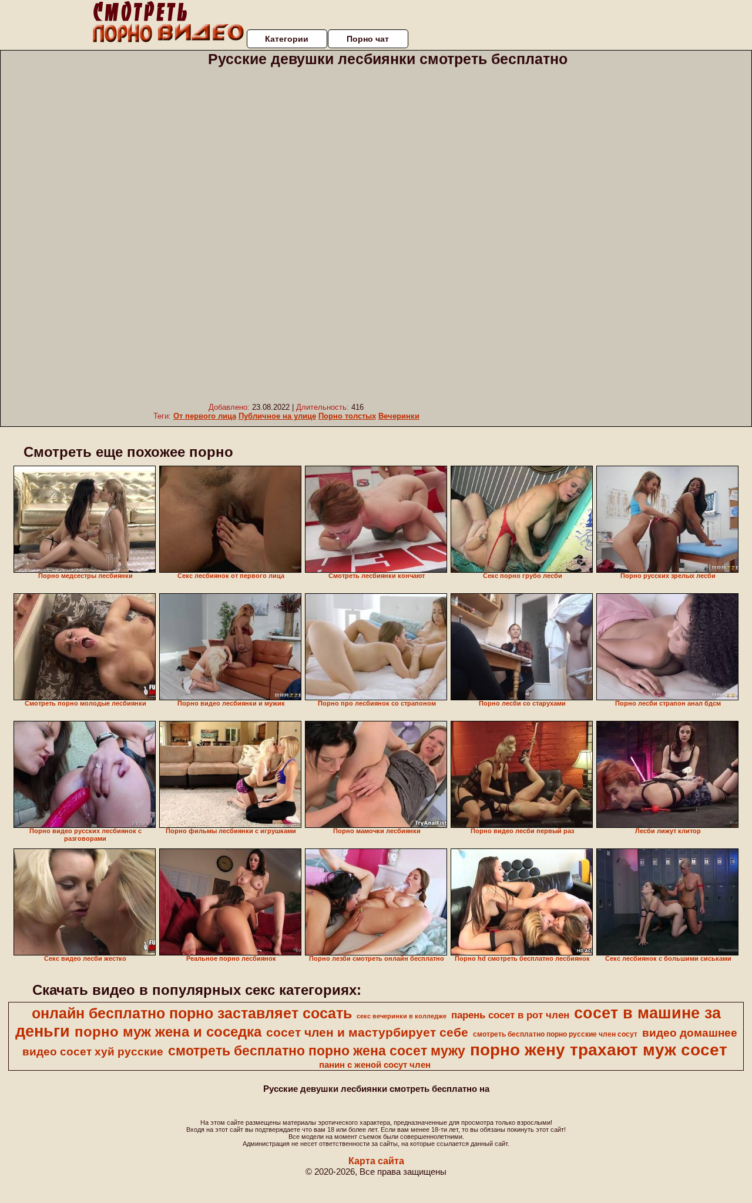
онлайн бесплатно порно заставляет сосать (192, 1013)
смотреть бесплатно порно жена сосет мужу (316, 1050)
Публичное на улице (277, 416)
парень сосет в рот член (510, 1015)
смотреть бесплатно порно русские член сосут (555, 1034)
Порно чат (368, 39)
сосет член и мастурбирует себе (367, 1032)
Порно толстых (347, 416)
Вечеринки (398, 416)
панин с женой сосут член (375, 1065)
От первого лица (204, 416)
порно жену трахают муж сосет (598, 1050)
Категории (286, 39)
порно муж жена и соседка (168, 1032)
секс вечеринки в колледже (401, 1016)
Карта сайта (376, 1161)
